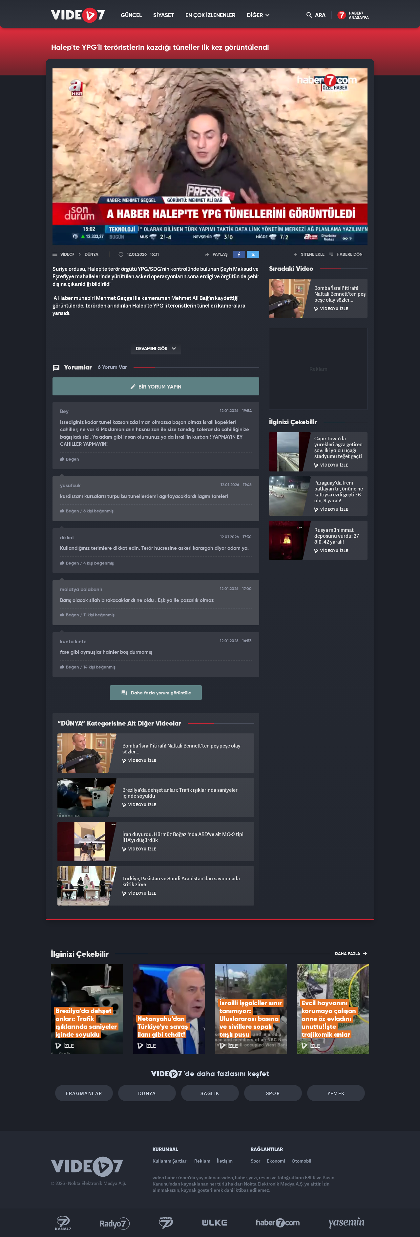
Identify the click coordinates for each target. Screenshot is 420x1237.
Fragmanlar (84, 1093)
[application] (210, 156)
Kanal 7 (63, 1223)
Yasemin (347, 1223)
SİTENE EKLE (312, 254)
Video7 (67, 254)
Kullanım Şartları (170, 1161)
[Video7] (78, 15)
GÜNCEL (131, 15)
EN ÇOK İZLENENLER (210, 15)
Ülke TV (214, 1223)
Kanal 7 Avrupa (166, 1223)
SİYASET (163, 15)
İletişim (225, 1161)
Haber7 (278, 1223)
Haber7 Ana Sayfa (353, 15)
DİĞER (255, 15)
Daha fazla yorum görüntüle (160, 693)
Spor (273, 1093)
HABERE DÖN (349, 254)
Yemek (336, 1093)
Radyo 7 (115, 1223)
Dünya (147, 1093)
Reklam (202, 1161)
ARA (320, 15)
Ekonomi (276, 1161)
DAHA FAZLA (348, 954)
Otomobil (301, 1161)
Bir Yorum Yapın (159, 387)
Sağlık (209, 1093)
